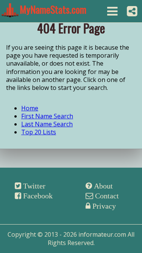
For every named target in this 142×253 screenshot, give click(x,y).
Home (29, 108)
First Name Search (47, 116)
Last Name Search (47, 124)
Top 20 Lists (38, 132)
